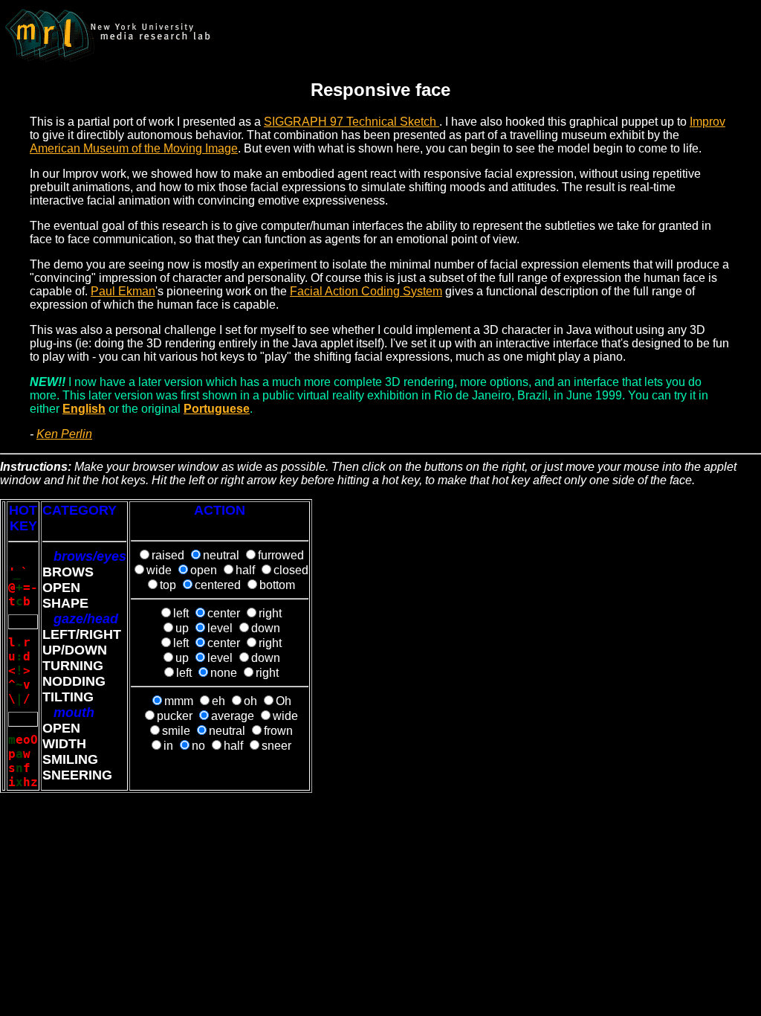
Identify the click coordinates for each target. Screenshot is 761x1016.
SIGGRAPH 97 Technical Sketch (351, 121)
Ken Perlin (64, 434)
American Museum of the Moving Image (134, 148)
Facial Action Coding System (366, 291)
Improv (707, 121)
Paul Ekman (123, 291)
